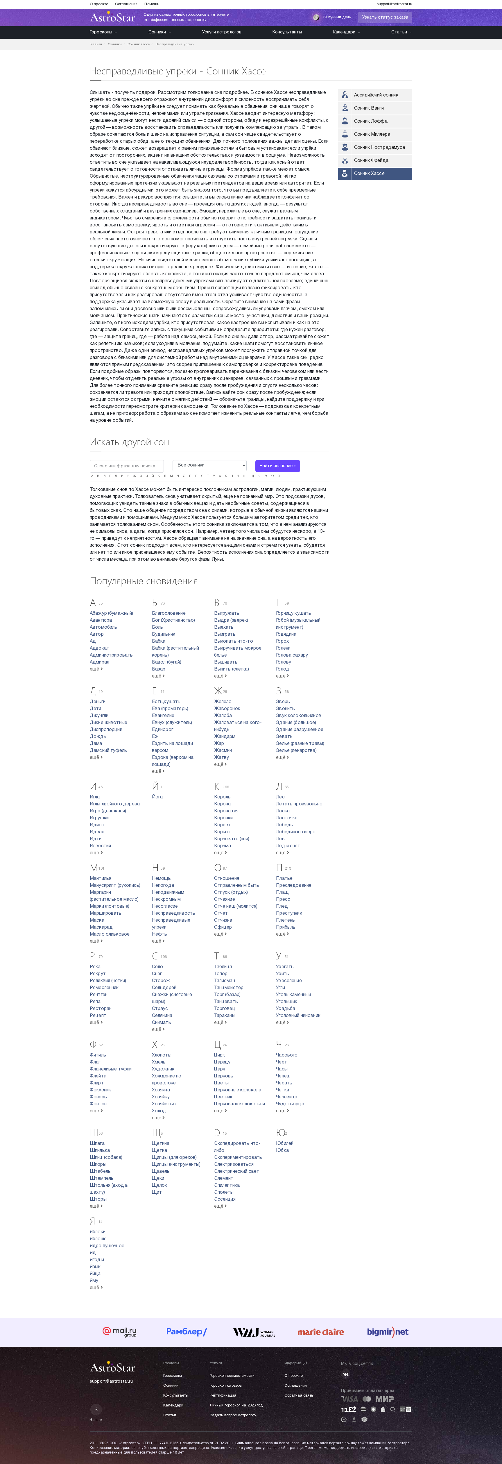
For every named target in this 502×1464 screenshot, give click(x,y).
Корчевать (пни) (231, 839)
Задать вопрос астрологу (233, 1415)
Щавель (161, 1172)
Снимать (161, 1023)
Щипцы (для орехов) (174, 1158)
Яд (93, 1253)
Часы (282, 1069)
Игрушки (99, 818)
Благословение (169, 614)
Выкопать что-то (233, 641)
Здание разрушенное (299, 730)
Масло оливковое (110, 934)
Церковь (224, 1076)
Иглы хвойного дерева (115, 804)
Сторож (161, 981)
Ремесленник (104, 988)
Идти (96, 839)
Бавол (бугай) (166, 662)
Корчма (222, 846)
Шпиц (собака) (106, 1158)
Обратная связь (298, 1395)
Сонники (157, 32)
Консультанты (287, 32)
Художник (163, 1069)
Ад (93, 641)
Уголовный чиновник (298, 1016)
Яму (94, 1281)
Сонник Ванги (369, 108)
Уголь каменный (293, 995)
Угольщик (286, 1002)
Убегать (285, 967)
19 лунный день (336, 17)
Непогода (163, 886)
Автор (97, 634)
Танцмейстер (229, 988)
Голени (283, 648)
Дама (96, 744)
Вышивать (226, 662)
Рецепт (98, 1016)
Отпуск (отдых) (231, 893)
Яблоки (97, 1232)
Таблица (223, 967)
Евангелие (163, 716)
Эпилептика (227, 1186)
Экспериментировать (238, 1158)
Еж (155, 737)
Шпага (97, 1144)
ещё (95, 669)
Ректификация (223, 1395)
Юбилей (284, 1144)
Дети (95, 709)
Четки (282, 1090)
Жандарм (225, 737)
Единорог (162, 730)
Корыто (223, 832)
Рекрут (98, 974)
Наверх (96, 1420)
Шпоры (98, 1165)
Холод (159, 1111)
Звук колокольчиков (298, 716)
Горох (282, 641)
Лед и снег (288, 846)
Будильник (163, 634)
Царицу (222, 1062)
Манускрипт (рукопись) (115, 886)
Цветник (223, 1097)
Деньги (97, 702)
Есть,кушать (166, 702)
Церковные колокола (237, 1090)
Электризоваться (234, 1165)
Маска (97, 920)
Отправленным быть (236, 886)
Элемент (224, 1179)
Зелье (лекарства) (296, 751)
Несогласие (165, 907)
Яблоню (98, 1239)
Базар (159, 669)
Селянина (162, 1016)
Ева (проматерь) (170, 709)
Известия (100, 846)
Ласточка (286, 818)
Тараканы (224, 1016)
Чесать (284, 1083)
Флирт (97, 1083)
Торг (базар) (227, 995)
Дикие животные (108, 723)
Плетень (285, 920)
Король (222, 797)
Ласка (283, 811)
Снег (157, 974)
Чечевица (286, 1097)
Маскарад (101, 927)
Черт (281, 1062)
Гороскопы (101, 32)
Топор (221, 974)
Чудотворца (290, 1104)
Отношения (226, 879)
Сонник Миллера (372, 135)
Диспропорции (106, 730)
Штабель (100, 1172)
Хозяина (161, 1090)
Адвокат (99, 648)
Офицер (223, 927)
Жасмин (223, 751)
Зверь (283, 702)
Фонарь (98, 1097)
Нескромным (166, 900)
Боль (157, 627)
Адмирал (99, 662)
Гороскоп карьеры (226, 1386)
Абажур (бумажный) (111, 614)
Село (157, 967)
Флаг (95, 1062)
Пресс (283, 900)
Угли (280, 988)
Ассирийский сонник (376, 95)
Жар (219, 744)
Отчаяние (224, 900)
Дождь (98, 737)
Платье (284, 879)
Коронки (223, 818)
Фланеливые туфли (111, 1069)
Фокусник (100, 1090)
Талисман (224, 981)
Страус (160, 1009)
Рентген (98, 995)
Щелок (159, 1186)
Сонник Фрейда (371, 161)
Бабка (159, 641)
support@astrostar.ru (394, 4)
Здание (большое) (296, 723)
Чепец (283, 1076)
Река (95, 967)
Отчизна (223, 920)
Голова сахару (292, 655)
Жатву (221, 758)
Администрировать (111, 655)
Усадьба (285, 1009)
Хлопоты (161, 1055)
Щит (157, 1192)
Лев (280, 839)
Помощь (151, 4)
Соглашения (126, 4)
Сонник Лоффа (371, 121)
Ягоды (97, 1260)
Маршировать (106, 913)
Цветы (221, 1083)
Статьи (399, 32)
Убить (282, 974)
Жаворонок (227, 709)
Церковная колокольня (239, 1104)
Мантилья (100, 879)
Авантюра (101, 621)
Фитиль (98, 1055)
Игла (95, 797)
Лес (280, 797)
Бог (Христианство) (173, 621)
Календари (344, 32)
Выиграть (225, 634)
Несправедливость (173, 913)
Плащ (282, 893)
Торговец (224, 1009)
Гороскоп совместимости (232, 1376)
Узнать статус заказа (385, 17)
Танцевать (226, 1002)
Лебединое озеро (295, 832)
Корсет (222, 825)
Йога (157, 797)
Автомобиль (103, 627)
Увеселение (289, 981)
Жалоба (223, 716)
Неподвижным (168, 893)
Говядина (286, 634)
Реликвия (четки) (108, 981)
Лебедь (284, 825)
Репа (95, 1002)
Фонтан (98, 1104)
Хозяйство (164, 1104)
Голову (283, 662)
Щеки (158, 1179)
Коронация (226, 811)
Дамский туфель (108, 751)
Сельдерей (164, 988)
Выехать (224, 627)
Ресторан (101, 1009)
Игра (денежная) (108, 811)
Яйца (95, 1274)
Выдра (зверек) (231, 621)
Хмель (159, 1062)
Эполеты (224, 1192)
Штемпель (102, 1179)
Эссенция (225, 1199)
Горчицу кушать (293, 614)
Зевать (284, 737)
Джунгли (99, 716)
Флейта (98, 1076)
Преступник (289, 913)
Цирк (219, 1055)
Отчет (221, 913)
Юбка (282, 1151)
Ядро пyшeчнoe (107, 1246)
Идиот (97, 825)
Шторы (98, 1199)
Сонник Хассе (369, 174)
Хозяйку (161, 1097)
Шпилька (100, 1151)
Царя (219, 1069)
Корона (222, 804)
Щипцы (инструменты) (176, 1165)
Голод (282, 669)
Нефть (159, 934)
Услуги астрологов (222, 32)
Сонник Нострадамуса (379, 148)
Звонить (285, 709)
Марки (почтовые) (109, 907)
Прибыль (285, 927)
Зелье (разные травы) (300, 744)
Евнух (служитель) (172, 723)
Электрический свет (236, 1172)
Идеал (97, 832)
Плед (282, 907)
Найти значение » (278, 466)
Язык (95, 1267)
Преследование (293, 886)
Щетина (161, 1144)
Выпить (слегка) (231, 669)
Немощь (161, 879)
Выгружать (226, 614)
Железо (223, 702)
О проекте (99, 4)
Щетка (159, 1151)
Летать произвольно (299, 804)
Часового (286, 1055)
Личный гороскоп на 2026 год (236, 1405)
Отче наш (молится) (236, 907)
